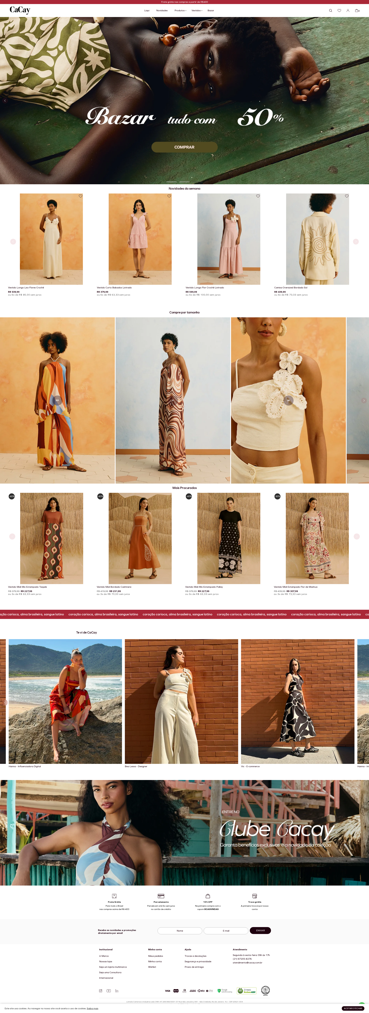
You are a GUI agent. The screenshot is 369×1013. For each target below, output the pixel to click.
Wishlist (152, 967)
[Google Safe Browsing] (225, 991)
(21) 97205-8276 (242, 958)
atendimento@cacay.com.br (247, 962)
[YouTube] (109, 990)
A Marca (104, 956)
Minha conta (155, 961)
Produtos (180, 10)
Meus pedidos (155, 956)
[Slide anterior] (5, 101)
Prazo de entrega (194, 967)
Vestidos (196, 10)
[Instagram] (100, 990)
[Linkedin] (116, 990)
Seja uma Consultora (110, 972)
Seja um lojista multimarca (113, 967)
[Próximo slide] (364, 101)
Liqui (146, 10)
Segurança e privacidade (198, 961)
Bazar (211, 10)
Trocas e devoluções (195, 956)
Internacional (106, 978)
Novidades (162, 10)
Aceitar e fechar (353, 1008)
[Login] (348, 10)
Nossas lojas (105, 961)
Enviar (260, 930)
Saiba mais (92, 1008)
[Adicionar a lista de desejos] (80, 196)
